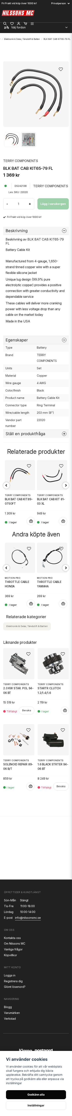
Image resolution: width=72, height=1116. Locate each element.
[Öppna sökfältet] (5, 24)
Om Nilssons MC (14, 943)
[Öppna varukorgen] (25, 24)
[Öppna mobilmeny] (32, 24)
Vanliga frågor (13, 949)
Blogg (8, 1007)
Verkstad (10, 1018)
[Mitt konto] (18, 24)
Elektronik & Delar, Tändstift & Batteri (22, 39)
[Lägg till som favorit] (11, 24)
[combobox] (36, 26)
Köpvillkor (10, 955)
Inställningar (36, 1105)
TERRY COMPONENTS (20, 161)
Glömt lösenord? (14, 986)
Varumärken (12, 1012)
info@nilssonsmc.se (28, 917)
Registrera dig (13, 981)
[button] (62, 68)
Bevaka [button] (26, 710)
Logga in (9, 975)
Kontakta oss (12, 938)
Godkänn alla (36, 1094)
